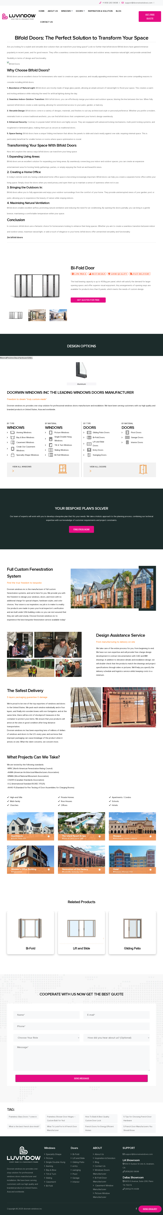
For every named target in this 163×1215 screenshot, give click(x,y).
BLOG (118, 11)
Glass (16, 358)
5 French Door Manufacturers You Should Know (138, 1128)
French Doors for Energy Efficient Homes (99, 1128)
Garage (75, 1178)
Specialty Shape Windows (27, 455)
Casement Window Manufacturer (103, 1187)
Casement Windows (25, 442)
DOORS (79, 11)
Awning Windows (23, 432)
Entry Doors (98, 450)
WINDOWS (66, 11)
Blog (97, 1162)
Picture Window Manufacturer (101, 1195)
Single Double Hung (55, 1162)
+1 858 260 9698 (110, 3)
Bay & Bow (51, 1170)
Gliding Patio (81, 948)
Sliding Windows (62, 450)
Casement (51, 1182)
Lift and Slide (30, 948)
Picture (49, 1158)
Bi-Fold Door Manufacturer (100, 1179)
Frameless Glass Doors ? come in (23, 1117)
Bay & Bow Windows (25, 437)
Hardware (23, 358)
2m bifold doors (15, 237)
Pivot (74, 1174)
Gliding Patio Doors (101, 432)
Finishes (10, 358)
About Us (99, 1154)
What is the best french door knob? (24, 1126)
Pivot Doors (136, 432)
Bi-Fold (49, 1185)
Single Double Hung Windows (63, 439)
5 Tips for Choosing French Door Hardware (138, 1119)
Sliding (49, 1178)
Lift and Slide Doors (98, 444)
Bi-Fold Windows (62, 455)
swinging (76, 1170)
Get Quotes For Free (88, 300)
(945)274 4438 (132, 1189)
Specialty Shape (53, 1154)
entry (75, 1166)
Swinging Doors (99, 455)
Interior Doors (137, 442)
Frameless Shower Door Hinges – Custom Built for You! (61, 1119)
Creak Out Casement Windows (25, 448)
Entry (132, 948)
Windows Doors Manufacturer (101, 1172)
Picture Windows (62, 432)
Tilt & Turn (51, 1174)
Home (41, 11)
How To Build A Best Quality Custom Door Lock (97, 1119)
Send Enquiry (150, 1209)
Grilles (30, 358)
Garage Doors (137, 437)
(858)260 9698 (132, 1171)
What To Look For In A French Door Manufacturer (62, 1128)
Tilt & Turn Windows (63, 445)
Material (3, 358)
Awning (49, 1166)
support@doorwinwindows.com (138, 3)
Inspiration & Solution (105, 1158)
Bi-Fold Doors (99, 437)
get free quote (149, 16)
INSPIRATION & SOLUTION (100, 11)
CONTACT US (46, 22)
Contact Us (100, 1166)
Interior (75, 1182)
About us (53, 11)
